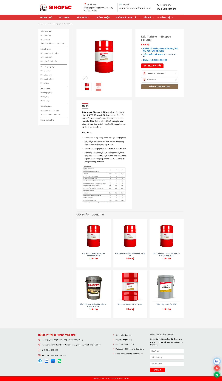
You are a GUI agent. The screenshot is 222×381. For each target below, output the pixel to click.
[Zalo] (217, 361)
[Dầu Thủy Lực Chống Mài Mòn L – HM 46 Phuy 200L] (167, 236)
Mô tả (85, 106)
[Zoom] (85, 78)
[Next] (120, 54)
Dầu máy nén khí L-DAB (166, 304)
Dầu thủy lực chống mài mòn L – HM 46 (130, 254)
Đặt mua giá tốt (152, 66)
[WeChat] (217, 375)
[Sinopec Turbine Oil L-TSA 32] (130, 287)
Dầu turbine (68, 24)
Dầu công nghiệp (54, 24)
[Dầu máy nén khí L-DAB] (167, 287)
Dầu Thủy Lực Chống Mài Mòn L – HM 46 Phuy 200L (166, 254)
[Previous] (87, 54)
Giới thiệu (64, 17)
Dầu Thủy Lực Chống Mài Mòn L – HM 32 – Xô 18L (93, 305)
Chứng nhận (103, 17)
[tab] (85, 106)
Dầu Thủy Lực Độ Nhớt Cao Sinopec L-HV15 (93, 254)
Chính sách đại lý (126, 17)
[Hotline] (217, 368)
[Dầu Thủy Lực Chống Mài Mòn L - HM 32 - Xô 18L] (93, 287)
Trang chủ (46, 17)
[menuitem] (165, 17)
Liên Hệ (147, 17)
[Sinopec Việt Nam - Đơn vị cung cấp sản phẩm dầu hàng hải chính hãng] (55, 7)
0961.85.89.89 (166, 8)
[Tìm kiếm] (182, 7)
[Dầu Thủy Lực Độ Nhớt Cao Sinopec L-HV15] (93, 236)
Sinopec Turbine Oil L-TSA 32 (130, 304)
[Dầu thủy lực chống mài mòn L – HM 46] (130, 236)
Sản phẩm (82, 17)
